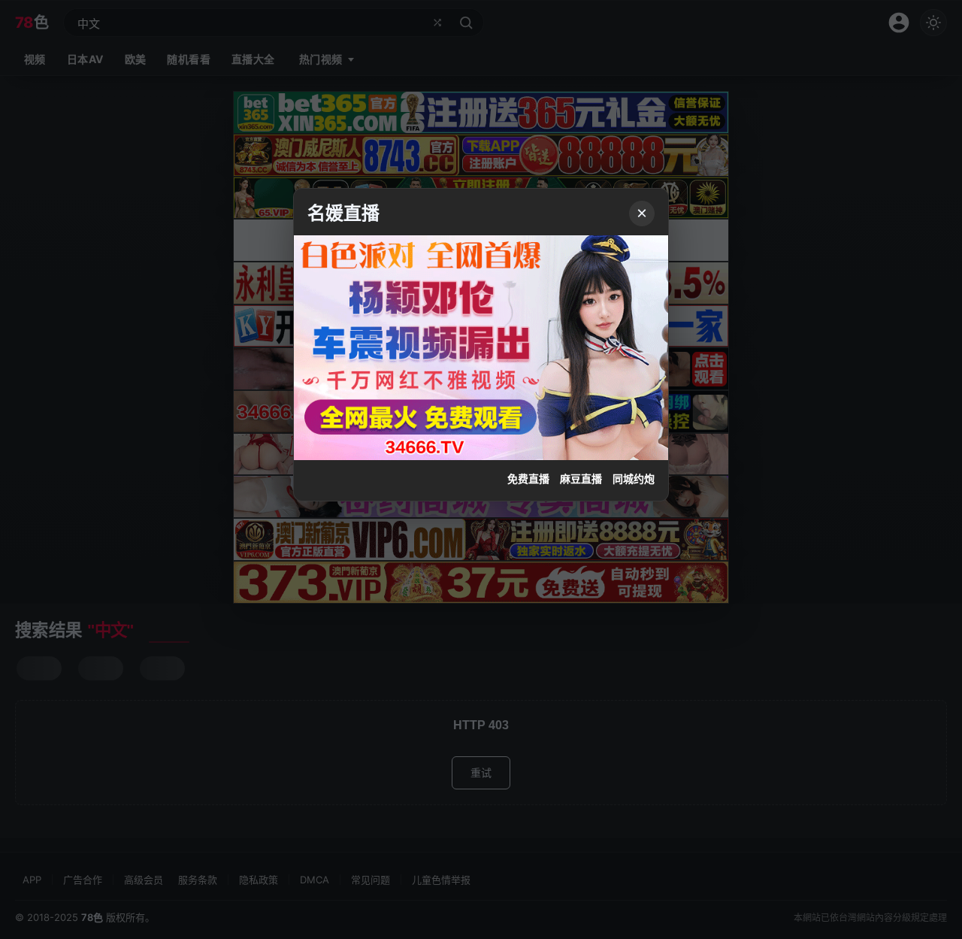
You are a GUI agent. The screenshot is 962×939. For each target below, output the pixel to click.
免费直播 (528, 479)
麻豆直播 (581, 479)
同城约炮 (634, 479)
